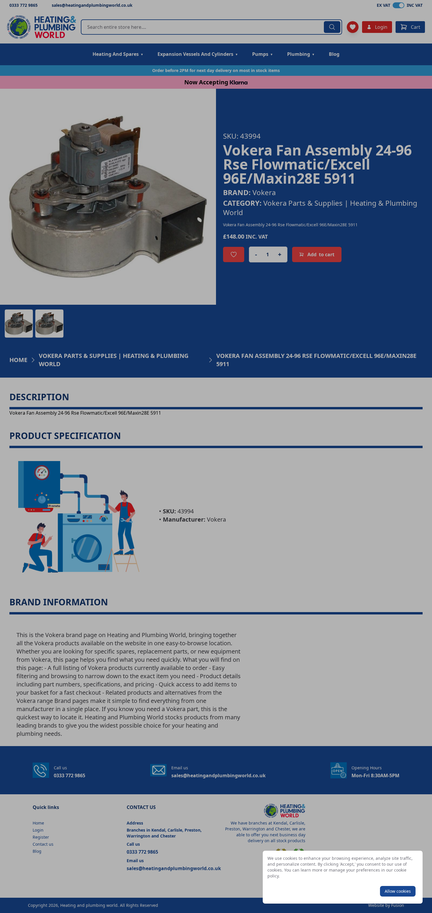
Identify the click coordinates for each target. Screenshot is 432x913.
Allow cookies (398, 891)
